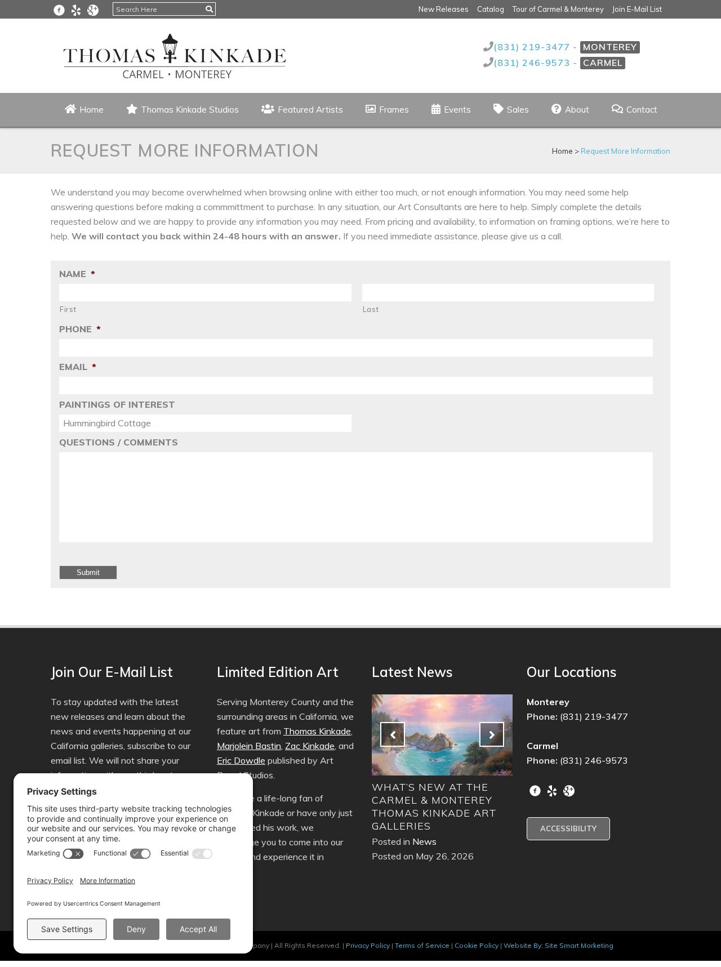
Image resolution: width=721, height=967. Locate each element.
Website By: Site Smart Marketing (558, 945)
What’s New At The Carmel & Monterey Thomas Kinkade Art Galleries (425, 806)
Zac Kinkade (310, 745)
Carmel (602, 62)
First (68, 309)
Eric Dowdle (241, 760)
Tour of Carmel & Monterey (558, 9)
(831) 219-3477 (533, 46)
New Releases (444, 9)
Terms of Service (422, 945)
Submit (88, 572)
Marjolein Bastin (249, 745)
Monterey (610, 46)
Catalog (490, 9)
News (416, 841)
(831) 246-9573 (533, 62)
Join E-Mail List (637, 9)
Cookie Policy (477, 945)
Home (562, 150)
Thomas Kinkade (317, 731)
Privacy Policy (368, 945)
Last (371, 309)
